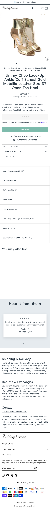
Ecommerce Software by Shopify (25, 506)
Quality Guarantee (14, 147)
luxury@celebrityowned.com (14, 411)
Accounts (7, 444)
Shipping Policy (12, 151)
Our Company (9, 449)
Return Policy (11, 156)
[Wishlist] (42, 8)
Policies (6, 455)
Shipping (16, 97)
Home (6, 68)
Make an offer (25, 130)
